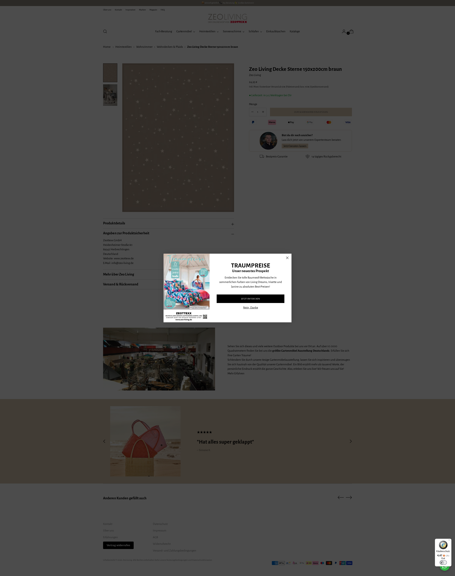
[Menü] (449, 541)
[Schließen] (287, 258)
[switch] (443, 562)
